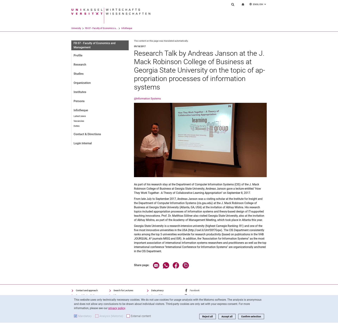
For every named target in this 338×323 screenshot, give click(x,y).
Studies (79, 73)
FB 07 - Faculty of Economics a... (101, 28)
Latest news (80, 116)
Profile (78, 55)
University (76, 28)
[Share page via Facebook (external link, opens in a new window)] (176, 267)
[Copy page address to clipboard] (186, 267)
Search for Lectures (123, 290)
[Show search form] (232, 4)
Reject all (207, 316)
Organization (82, 83)
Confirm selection (251, 316)
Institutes (80, 92)
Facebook (195, 290)
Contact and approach (87, 290)
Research (80, 64)
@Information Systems (147, 98)
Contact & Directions (87, 134)
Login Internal (83, 143)
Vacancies (79, 121)
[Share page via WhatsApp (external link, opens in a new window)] (166, 267)
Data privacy (157, 290)
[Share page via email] (156, 267)
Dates (77, 126)
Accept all (227, 316)
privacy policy (116, 308)
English (260, 4)
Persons (79, 101)
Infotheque (126, 28)
